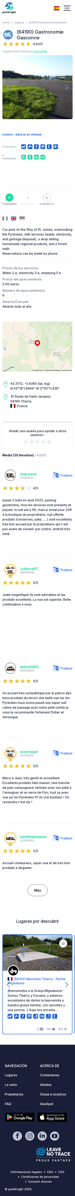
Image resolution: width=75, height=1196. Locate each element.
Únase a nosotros (53, 1094)
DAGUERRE (40, 51)
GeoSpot (46, 1104)
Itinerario (9, 203)
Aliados (45, 1085)
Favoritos (28, 203)
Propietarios (14, 1094)
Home (6, 22)
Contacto (47, 203)
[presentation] (8, 87)
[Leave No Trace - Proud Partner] (53, 1154)
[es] (56, 8)
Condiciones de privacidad (40, 1176)
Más (37, 890)
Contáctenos (49, 1075)
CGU (50, 1172)
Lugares (19, 22)
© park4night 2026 (18, 1189)
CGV (61, 1172)
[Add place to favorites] (63, 944)
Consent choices (40, 1181)
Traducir (66, 475)
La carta (11, 1085)
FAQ (8, 1104)
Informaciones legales (26, 1172)
